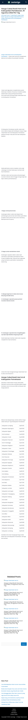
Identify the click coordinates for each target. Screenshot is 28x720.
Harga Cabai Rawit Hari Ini (16, 17)
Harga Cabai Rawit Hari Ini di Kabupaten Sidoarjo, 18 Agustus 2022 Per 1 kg (13, 631)
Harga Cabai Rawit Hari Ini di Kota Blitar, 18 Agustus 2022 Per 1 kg (14, 584)
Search (24, 644)
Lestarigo (15, 2)
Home (14, 709)
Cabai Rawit (14, 15)
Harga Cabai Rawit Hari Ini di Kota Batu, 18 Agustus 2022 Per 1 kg (14, 603)
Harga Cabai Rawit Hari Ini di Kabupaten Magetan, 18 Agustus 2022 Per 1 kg (13, 594)
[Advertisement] (14, 39)
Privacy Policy (14, 714)
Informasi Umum (5, 15)
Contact (14, 711)
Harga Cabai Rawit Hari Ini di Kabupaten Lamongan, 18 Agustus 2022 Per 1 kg (13, 612)
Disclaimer (14, 712)
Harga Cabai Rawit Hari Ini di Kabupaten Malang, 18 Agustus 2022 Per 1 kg (13, 622)
